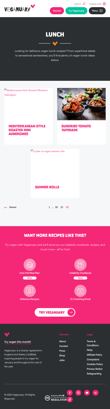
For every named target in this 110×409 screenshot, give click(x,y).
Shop (62, 355)
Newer (12, 207)
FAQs (90, 349)
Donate (57, 10)
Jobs (62, 360)
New (29, 277)
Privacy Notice (94, 368)
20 (56, 207)
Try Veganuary (76, 10)
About (62, 341)
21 (62, 207)
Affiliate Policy (94, 354)
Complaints (93, 359)
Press (62, 350)
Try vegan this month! (17, 341)
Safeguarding (94, 373)
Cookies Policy (95, 364)
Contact (63, 345)
